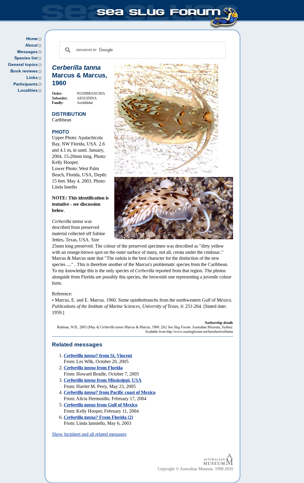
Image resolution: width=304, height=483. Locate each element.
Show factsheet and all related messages (89, 434)
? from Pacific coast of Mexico (110, 392)
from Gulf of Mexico (100, 404)
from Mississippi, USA (103, 380)
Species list (26, 58)
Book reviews (24, 71)
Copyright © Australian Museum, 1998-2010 (195, 469)
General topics (23, 64)
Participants (25, 84)
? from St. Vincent (98, 355)
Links (32, 77)
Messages (27, 52)
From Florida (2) (98, 417)
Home (32, 39)
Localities (28, 90)
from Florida (93, 367)
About (31, 45)
